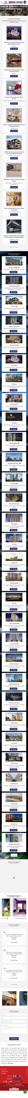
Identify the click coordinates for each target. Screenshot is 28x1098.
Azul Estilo (14, 743)
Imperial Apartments (14, 326)
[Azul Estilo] (14, 737)
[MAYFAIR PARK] (14, 280)
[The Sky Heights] (14, 437)
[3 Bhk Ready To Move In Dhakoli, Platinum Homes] (14, 170)
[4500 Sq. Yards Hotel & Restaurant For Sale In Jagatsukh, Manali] (14, 115)
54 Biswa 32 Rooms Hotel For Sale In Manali (14, 98)
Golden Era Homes (14, 664)
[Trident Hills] (14, 797)
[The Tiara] (14, 538)
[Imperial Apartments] (14, 320)
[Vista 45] (14, 300)
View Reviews (14, 984)
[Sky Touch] (14, 477)
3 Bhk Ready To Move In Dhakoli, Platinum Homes (14, 180)
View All (14, 855)
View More (14, 939)
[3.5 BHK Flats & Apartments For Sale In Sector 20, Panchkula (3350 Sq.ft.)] (14, 142)
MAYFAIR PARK (13, 286)
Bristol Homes (14, 783)
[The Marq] (14, 417)
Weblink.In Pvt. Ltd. (20, 1085)
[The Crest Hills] (14, 617)
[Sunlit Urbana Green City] (14, 457)
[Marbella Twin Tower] (14, 838)
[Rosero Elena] (14, 717)
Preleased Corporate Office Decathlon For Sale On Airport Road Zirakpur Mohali (14, 236)
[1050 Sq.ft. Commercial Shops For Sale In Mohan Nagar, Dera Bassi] (14, 33)
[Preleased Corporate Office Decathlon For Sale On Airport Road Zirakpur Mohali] (14, 226)
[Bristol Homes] (14, 777)
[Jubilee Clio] (14, 556)
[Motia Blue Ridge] (14, 261)
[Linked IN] (19, 1075)
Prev (4, 877)
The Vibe (14, 603)
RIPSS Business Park (14, 684)
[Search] (25, 2)
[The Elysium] (14, 577)
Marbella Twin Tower (14, 844)
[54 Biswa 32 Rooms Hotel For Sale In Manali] (14, 87)
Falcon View (14, 824)
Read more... (11, 1063)
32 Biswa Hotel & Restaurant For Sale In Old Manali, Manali (14, 70)
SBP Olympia (14, 763)
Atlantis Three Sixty (14, 504)
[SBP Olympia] (14, 757)
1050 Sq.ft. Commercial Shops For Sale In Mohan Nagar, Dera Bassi (14, 43)
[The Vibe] (14, 597)
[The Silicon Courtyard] (14, 696)
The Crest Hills (13, 623)
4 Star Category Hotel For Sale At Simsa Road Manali (14, 209)
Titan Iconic (13, 643)
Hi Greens (14, 384)
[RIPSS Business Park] (14, 678)
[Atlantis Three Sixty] (14, 497)
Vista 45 (13, 306)
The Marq (14, 423)
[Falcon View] (14, 818)
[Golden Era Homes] (14, 657)
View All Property (14, 247)
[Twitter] (18, 1075)
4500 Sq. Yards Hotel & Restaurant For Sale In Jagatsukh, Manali (14, 125)
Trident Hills (14, 804)
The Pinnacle (14, 524)
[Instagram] (16, 1075)
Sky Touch (13, 483)
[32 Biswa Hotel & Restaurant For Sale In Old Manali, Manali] (14, 60)
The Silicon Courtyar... (14, 702)
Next (24, 877)
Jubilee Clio (14, 563)
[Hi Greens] (14, 378)
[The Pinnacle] (14, 518)
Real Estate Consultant (11, 918)
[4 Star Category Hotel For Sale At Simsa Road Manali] (14, 199)
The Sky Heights (13, 443)
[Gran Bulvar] (14, 359)
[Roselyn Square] (14, 398)
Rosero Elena (14, 723)
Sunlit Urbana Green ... (13, 463)
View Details (14, 48)
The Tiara (14, 544)
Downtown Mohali (14, 345)
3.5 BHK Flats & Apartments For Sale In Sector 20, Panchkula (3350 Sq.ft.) (14, 152)
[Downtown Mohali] (14, 339)
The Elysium (13, 583)
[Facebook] (14, 1075)
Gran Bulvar (14, 365)
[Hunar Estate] (13, 2)
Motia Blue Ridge (13, 267)
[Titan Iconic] (14, 637)
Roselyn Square (14, 404)
